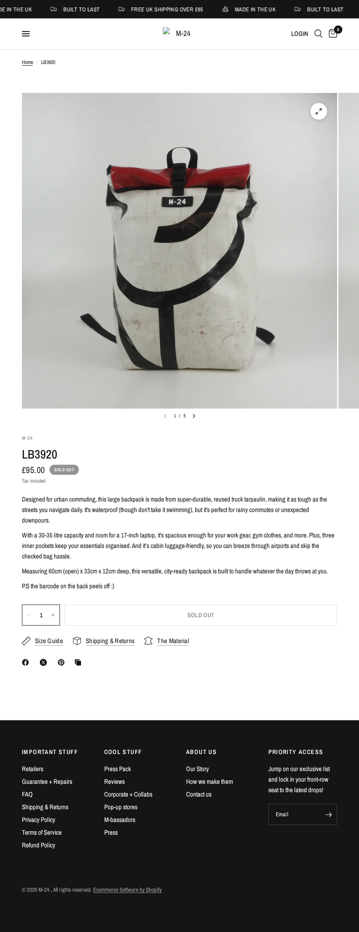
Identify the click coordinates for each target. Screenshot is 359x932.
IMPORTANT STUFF (50, 752)
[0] (331, 33)
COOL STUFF (123, 752)
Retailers (32, 768)
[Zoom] (318, 111)
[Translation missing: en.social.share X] (45, 662)
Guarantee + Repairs (47, 781)
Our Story (197, 768)
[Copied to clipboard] (79, 662)
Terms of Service (42, 832)
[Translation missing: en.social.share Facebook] (27, 662)
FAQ (27, 794)
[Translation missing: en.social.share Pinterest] (63, 662)
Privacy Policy (38, 819)
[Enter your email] (328, 814)
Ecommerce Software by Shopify (127, 889)
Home (27, 62)
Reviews (114, 781)
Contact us (198, 794)
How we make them (209, 781)
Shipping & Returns (45, 806)
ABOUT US (201, 752)
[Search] (318, 33)
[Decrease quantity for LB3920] (28, 615)
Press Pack (117, 768)
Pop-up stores (120, 806)
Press (111, 832)
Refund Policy (38, 845)
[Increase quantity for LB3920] (53, 615)
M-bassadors (119, 819)
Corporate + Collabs (128, 794)
